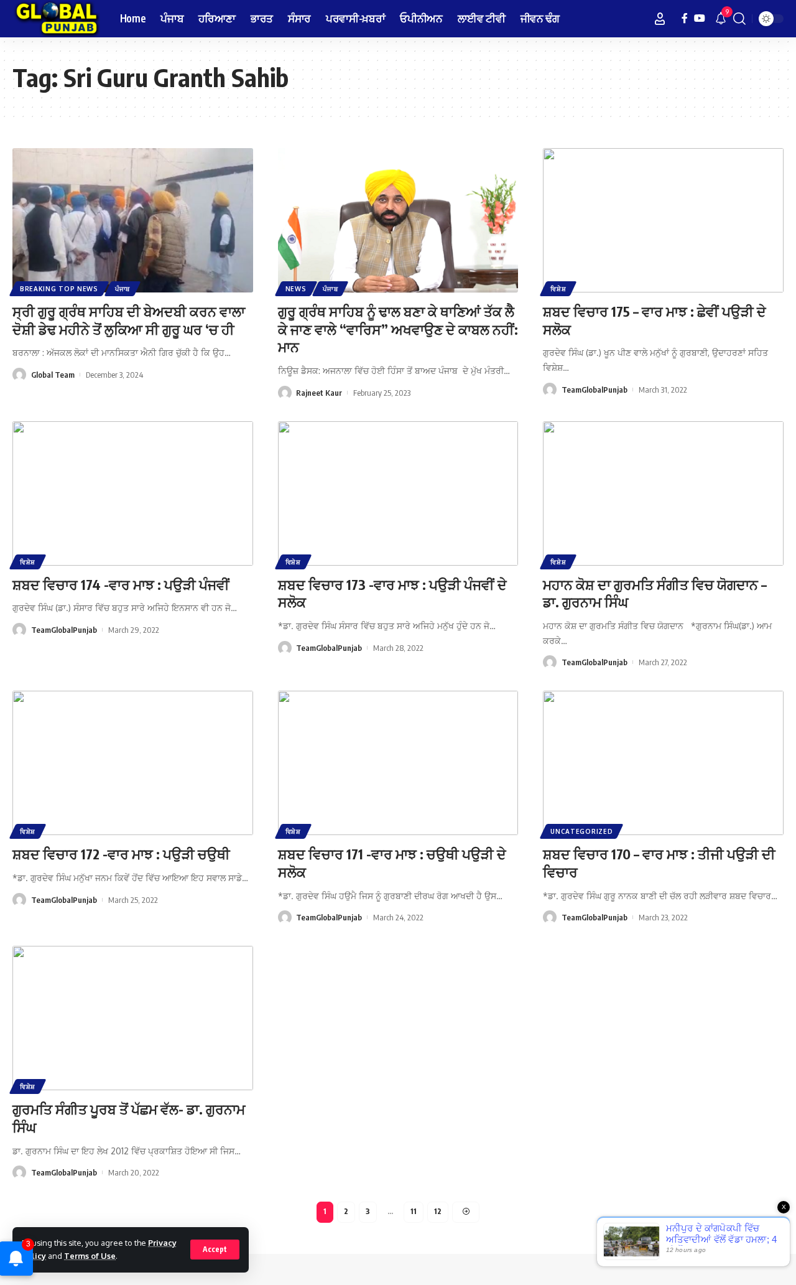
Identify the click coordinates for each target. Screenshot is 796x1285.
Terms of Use (90, 1256)
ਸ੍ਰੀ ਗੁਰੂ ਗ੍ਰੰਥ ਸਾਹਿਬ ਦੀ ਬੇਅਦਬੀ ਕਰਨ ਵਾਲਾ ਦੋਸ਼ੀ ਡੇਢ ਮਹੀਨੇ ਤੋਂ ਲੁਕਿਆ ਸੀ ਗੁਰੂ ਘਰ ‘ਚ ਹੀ (128, 320)
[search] (739, 18)
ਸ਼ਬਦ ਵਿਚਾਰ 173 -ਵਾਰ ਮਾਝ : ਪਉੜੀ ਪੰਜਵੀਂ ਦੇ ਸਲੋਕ (392, 593)
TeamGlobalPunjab (594, 390)
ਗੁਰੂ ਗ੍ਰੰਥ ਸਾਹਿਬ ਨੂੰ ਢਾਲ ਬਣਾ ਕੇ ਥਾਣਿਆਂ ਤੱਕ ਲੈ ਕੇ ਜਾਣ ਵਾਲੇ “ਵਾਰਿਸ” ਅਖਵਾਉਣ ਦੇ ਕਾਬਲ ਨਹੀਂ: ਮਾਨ (398, 328)
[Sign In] (660, 18)
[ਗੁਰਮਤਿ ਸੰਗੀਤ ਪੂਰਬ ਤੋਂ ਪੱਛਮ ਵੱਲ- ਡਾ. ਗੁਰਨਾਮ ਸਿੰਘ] (132, 1018)
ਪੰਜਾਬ (122, 288)
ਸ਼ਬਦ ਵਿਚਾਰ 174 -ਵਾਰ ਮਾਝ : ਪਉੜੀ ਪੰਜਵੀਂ (120, 584)
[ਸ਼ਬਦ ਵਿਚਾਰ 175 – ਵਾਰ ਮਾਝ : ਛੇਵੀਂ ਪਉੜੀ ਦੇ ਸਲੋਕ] (663, 220)
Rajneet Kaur (319, 393)
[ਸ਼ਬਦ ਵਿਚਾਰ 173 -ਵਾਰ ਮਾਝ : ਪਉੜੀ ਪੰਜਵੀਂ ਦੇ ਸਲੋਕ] (398, 493)
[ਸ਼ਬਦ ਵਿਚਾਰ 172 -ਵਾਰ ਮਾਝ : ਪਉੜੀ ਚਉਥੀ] (132, 763)
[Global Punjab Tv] (56, 18)
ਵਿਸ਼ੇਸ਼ (558, 288)
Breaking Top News (59, 288)
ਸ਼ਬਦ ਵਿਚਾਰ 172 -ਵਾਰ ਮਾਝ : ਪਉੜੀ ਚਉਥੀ (121, 853)
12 (438, 1211)
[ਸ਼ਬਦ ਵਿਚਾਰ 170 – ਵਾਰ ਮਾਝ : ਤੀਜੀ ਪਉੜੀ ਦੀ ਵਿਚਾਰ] (663, 763)
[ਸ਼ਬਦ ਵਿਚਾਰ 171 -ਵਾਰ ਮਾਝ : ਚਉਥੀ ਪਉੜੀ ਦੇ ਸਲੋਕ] (398, 763)
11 (413, 1211)
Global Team (53, 375)
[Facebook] (684, 18)
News (296, 288)
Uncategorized (581, 831)
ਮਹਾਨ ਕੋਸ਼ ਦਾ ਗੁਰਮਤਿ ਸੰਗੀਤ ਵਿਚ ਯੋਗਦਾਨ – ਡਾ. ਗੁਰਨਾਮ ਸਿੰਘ (655, 593)
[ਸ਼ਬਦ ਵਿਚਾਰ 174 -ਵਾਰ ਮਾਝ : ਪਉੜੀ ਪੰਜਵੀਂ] (132, 493)
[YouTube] (699, 18)
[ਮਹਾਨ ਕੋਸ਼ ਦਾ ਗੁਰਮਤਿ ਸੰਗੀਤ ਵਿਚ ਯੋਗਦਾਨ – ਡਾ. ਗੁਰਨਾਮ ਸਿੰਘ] (663, 493)
